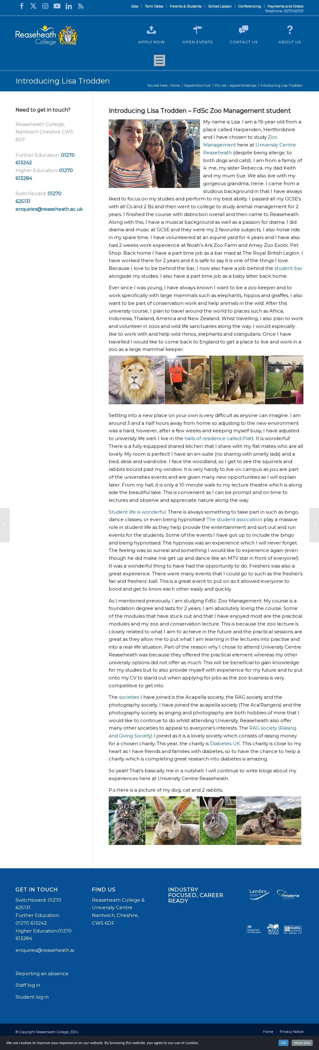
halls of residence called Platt (219, 438)
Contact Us (244, 42)
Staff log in (28, 985)
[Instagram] (45, 6)
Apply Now (151, 42)
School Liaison (220, 6)
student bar (288, 268)
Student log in (33, 997)
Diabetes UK (225, 743)
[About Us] (290, 30)
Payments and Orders (285, 6)
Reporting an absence (43, 973)
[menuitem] (135, 6)
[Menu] (159, 62)
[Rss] (81, 6)
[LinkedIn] (69, 6)
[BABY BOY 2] (294, 838)
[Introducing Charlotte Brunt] (5, 525)
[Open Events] (197, 30)
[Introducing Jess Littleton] (314, 525)
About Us (290, 42)
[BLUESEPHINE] (192, 838)
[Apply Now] (151, 30)
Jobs (134, 6)
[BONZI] (138, 838)
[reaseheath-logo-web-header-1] (47, 35)
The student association (234, 519)
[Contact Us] (243, 30)
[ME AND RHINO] (202, 397)
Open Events (197, 42)
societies (129, 697)
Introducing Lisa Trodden (63, 80)
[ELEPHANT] (257, 397)
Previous (122, 380)
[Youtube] (57, 6)
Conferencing (249, 6)
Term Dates (154, 6)
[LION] (157, 397)
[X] (33, 6)
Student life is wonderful (137, 512)
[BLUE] (229, 838)
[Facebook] (21, 6)
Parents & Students (186, 6)
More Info (302, 1043)
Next (289, 380)
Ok (283, 1043)
